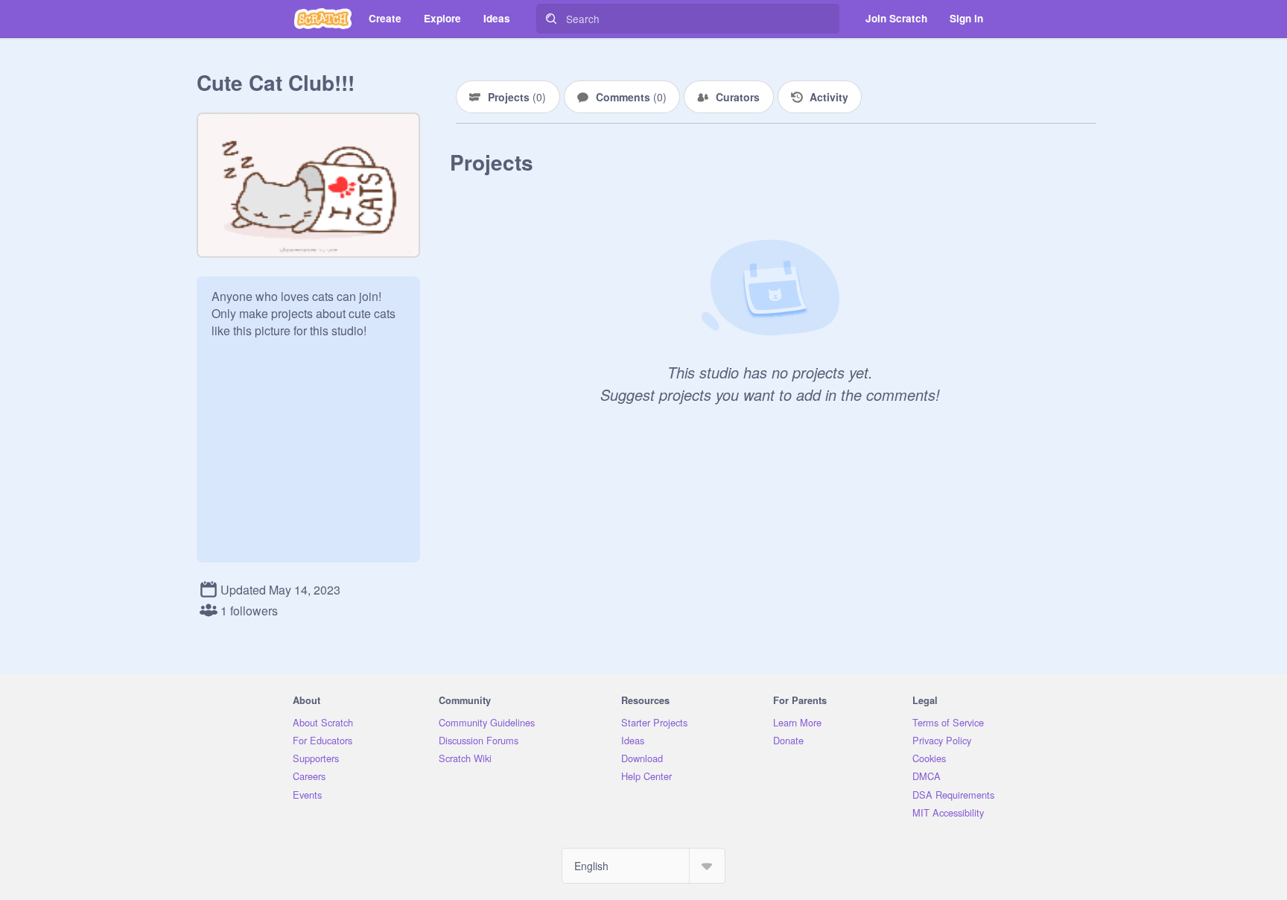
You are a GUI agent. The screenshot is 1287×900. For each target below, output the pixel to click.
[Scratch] (323, 18)
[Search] (551, 19)
